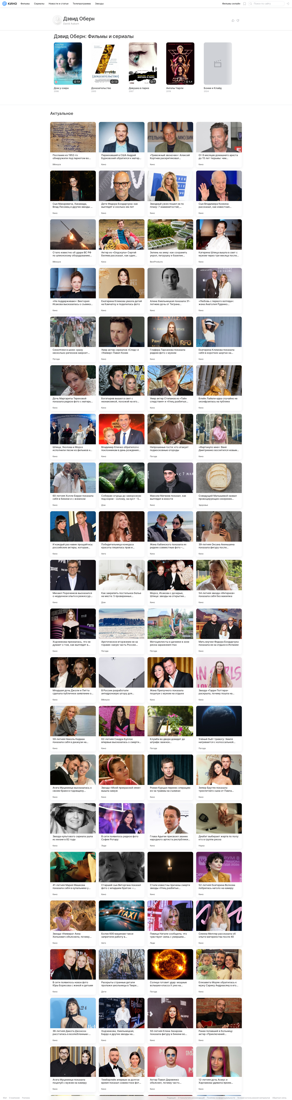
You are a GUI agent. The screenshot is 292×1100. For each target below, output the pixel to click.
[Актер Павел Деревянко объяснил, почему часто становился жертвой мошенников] (170, 1069)
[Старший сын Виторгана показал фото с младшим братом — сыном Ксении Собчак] (121, 874)
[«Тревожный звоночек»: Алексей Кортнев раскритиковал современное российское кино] (170, 145)
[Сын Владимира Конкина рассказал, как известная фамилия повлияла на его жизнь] (219, 193)
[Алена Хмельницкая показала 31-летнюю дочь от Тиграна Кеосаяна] (170, 291)
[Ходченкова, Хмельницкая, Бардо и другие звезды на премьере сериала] (121, 1020)
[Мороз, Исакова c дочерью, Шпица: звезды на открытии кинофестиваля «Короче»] (170, 583)
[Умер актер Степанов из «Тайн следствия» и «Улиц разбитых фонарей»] (170, 388)
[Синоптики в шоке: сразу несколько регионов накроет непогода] (73, 339)
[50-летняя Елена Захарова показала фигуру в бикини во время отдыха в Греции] (170, 1020)
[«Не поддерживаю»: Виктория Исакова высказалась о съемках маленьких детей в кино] (73, 291)
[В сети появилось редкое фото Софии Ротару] (121, 826)
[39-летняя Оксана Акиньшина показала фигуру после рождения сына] (219, 534)
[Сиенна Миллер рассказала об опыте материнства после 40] (219, 923)
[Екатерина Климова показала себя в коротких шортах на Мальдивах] (219, 339)
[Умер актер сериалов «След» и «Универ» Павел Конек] (121, 339)
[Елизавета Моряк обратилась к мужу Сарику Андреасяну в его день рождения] (219, 972)
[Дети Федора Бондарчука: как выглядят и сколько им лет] (121, 193)
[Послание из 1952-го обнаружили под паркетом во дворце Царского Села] (73, 145)
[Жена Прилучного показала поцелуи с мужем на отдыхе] (170, 680)
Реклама (26, 1098)
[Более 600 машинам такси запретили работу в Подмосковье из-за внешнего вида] (121, 923)
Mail (5, 1098)
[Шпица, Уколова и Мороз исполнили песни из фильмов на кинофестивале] (73, 437)
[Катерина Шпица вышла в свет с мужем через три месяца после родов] (219, 242)
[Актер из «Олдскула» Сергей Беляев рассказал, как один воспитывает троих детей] (121, 242)
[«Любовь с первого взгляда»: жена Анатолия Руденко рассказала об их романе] (219, 291)
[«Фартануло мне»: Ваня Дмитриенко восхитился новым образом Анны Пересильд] (219, 437)
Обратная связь (279, 1098)
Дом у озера (61, 88)
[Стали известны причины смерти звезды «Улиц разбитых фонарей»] (170, 874)
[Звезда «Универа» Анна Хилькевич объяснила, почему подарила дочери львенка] (73, 923)
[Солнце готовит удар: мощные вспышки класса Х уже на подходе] (170, 972)
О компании (14, 1098)
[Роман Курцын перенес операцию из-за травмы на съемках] (170, 777)
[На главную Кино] (12, 3)
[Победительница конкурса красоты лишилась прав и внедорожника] (121, 534)
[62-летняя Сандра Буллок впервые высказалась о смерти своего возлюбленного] (121, 728)
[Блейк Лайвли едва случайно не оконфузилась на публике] (219, 388)
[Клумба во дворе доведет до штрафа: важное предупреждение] (170, 728)
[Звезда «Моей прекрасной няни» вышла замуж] (121, 777)
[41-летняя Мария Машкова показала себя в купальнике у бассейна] (73, 874)
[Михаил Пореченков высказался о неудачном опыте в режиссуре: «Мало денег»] (73, 583)
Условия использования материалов (253, 1098)
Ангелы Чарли (174, 88)
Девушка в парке (139, 88)
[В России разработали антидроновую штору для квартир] (121, 680)
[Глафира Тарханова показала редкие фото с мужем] (170, 339)
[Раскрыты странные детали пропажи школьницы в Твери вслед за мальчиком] (121, 972)
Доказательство (101, 88)
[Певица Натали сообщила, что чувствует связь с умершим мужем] (170, 923)
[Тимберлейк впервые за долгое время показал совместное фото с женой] (121, 1069)
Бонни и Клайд (213, 88)
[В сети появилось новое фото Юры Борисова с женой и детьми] (73, 972)
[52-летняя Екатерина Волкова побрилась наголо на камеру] (219, 874)
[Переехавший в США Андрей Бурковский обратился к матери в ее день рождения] (121, 145)
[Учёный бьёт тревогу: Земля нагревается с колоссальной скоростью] (219, 728)
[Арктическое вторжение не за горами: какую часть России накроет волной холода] (121, 631)
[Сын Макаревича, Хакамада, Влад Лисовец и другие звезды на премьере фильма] (73, 193)
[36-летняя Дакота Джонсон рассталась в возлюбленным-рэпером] (73, 1020)
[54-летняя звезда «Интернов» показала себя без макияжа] (219, 583)
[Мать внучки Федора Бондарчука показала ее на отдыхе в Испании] (219, 631)
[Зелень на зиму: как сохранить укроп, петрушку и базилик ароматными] (170, 242)
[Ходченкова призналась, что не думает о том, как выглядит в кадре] (73, 631)
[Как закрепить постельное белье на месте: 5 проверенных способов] (121, 583)
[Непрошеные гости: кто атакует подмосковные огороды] (170, 437)
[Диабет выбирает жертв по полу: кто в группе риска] (219, 826)
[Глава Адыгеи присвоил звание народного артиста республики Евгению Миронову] (170, 826)
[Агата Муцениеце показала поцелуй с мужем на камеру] (73, 1069)
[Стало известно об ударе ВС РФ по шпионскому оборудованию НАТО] (73, 242)
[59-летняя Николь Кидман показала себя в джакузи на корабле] (73, 728)
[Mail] (4, 3)
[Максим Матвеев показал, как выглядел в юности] (170, 485)
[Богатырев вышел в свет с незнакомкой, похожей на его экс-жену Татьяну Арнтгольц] (121, 388)
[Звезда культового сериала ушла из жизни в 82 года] (73, 826)
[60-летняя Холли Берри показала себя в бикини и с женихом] (73, 485)
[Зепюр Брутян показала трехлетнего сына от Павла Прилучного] (219, 777)
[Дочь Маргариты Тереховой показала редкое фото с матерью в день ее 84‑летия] (73, 388)
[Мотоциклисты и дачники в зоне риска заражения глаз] (170, 631)
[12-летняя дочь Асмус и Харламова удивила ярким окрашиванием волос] (219, 1069)
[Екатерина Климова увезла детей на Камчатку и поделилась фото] (121, 291)
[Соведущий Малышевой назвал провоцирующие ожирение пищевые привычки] (219, 485)
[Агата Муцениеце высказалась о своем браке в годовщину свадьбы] (73, 777)
